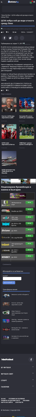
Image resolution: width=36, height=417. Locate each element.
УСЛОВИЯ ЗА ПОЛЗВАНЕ (17, 399)
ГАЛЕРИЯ (5, 387)
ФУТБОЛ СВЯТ (7, 374)
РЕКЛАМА (26, 400)
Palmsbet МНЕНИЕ (29, 238)
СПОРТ (4, 380)
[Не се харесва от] (7, 32)
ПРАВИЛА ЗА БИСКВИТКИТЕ (10, 400)
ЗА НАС (3, 399)
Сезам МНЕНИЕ (29, 252)
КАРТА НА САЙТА (7, 402)
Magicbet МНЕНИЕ (29, 212)
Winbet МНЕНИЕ (29, 258)
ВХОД (29, 202)
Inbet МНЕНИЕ (29, 246)
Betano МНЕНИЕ (29, 232)
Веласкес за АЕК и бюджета (20, 294)
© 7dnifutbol (5, 410)
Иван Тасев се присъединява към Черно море (20, 313)
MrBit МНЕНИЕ (29, 219)
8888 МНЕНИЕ (29, 225)
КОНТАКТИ (19, 402)
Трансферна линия (10, 289)
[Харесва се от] (2, 32)
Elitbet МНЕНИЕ (29, 205)
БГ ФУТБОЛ (6, 367)
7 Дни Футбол (5, 15)
